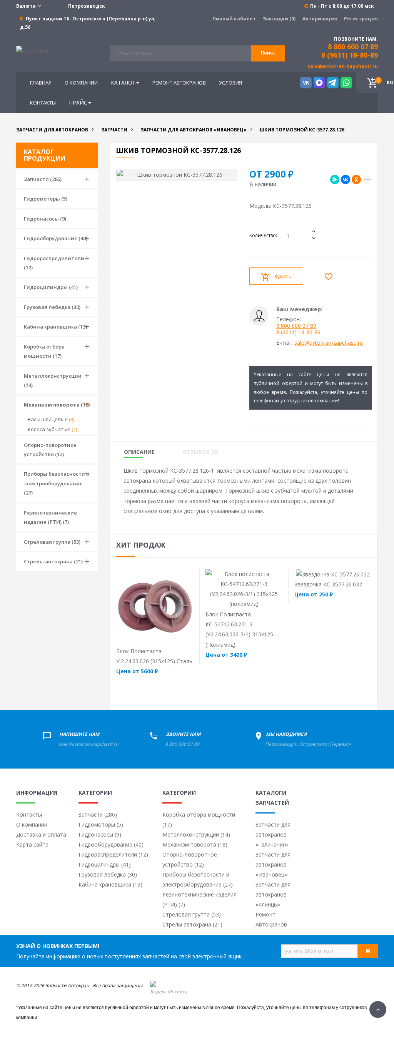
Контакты (29, 814)
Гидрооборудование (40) (55, 238)
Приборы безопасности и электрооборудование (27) (57, 483)
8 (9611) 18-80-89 (349, 55)
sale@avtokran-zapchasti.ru (342, 66)
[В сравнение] (169, 636)
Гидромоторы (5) (45, 198)
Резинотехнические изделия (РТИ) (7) (50, 517)
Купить (283, 276)
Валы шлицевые (51, 419)
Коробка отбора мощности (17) (44, 351)
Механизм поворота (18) (57, 404)
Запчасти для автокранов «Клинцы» (272, 894)
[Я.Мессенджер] (334, 179)
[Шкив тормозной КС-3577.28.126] (177, 174)
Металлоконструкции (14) (53, 380)
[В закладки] (330, 276)
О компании (31, 824)
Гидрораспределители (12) (54, 263)
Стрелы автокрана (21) (53, 561)
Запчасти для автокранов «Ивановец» (272, 864)
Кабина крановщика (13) (55, 326)
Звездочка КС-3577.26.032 (328, 584)
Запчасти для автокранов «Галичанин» (272, 834)
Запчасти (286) (43, 179)
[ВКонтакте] (345, 179)
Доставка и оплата (41, 834)
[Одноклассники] (356, 179)
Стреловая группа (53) (52, 541)
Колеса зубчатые (52, 429)
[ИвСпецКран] (33, 50)
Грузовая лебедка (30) (52, 307)
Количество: (263, 235)
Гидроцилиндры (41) (51, 287)
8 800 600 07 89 (296, 325)
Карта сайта (32, 844)
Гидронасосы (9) (45, 218)
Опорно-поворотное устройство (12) (50, 450)
